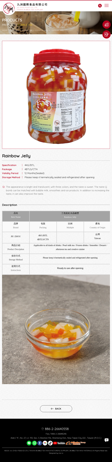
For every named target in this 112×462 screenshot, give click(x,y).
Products (15, 30)
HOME (5, 30)
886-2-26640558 (57, 429)
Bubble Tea (27, 30)
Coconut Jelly (41, 30)
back (58, 408)
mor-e (61, 453)
